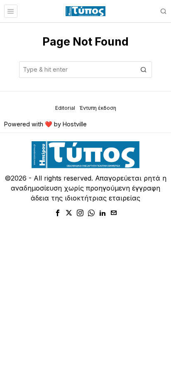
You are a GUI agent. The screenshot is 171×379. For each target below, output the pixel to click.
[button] (143, 69)
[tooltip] (58, 213)
